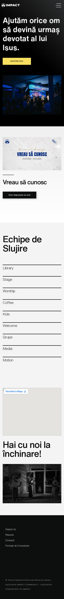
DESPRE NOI (16, 61)
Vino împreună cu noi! (19, 195)
